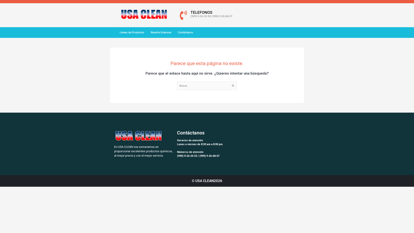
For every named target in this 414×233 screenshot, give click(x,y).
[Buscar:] (207, 85)
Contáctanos (185, 32)
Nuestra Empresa (161, 32)
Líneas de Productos (132, 32)
